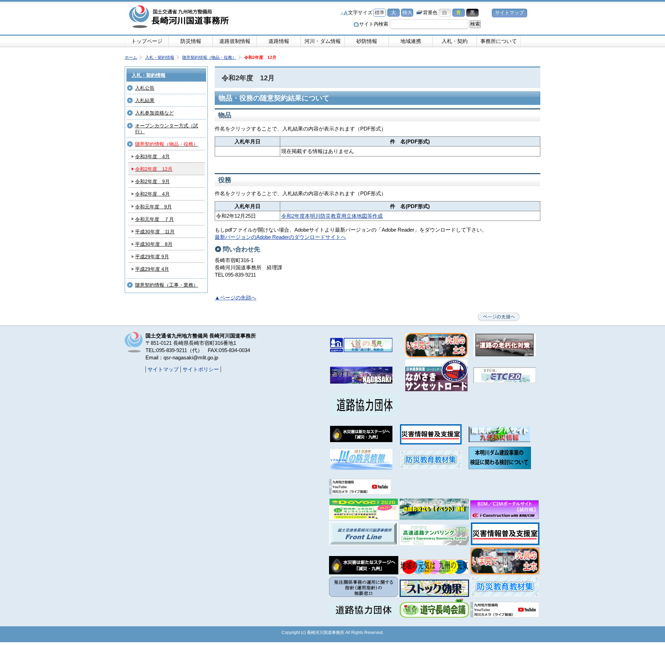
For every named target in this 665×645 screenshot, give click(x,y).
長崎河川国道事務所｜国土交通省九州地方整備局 (180, 17)
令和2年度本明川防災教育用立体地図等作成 (332, 216)
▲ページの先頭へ (235, 298)
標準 (379, 12)
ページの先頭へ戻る (499, 317)
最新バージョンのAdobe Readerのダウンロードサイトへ (280, 237)
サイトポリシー (201, 369)
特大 (407, 12)
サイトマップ (509, 12)
